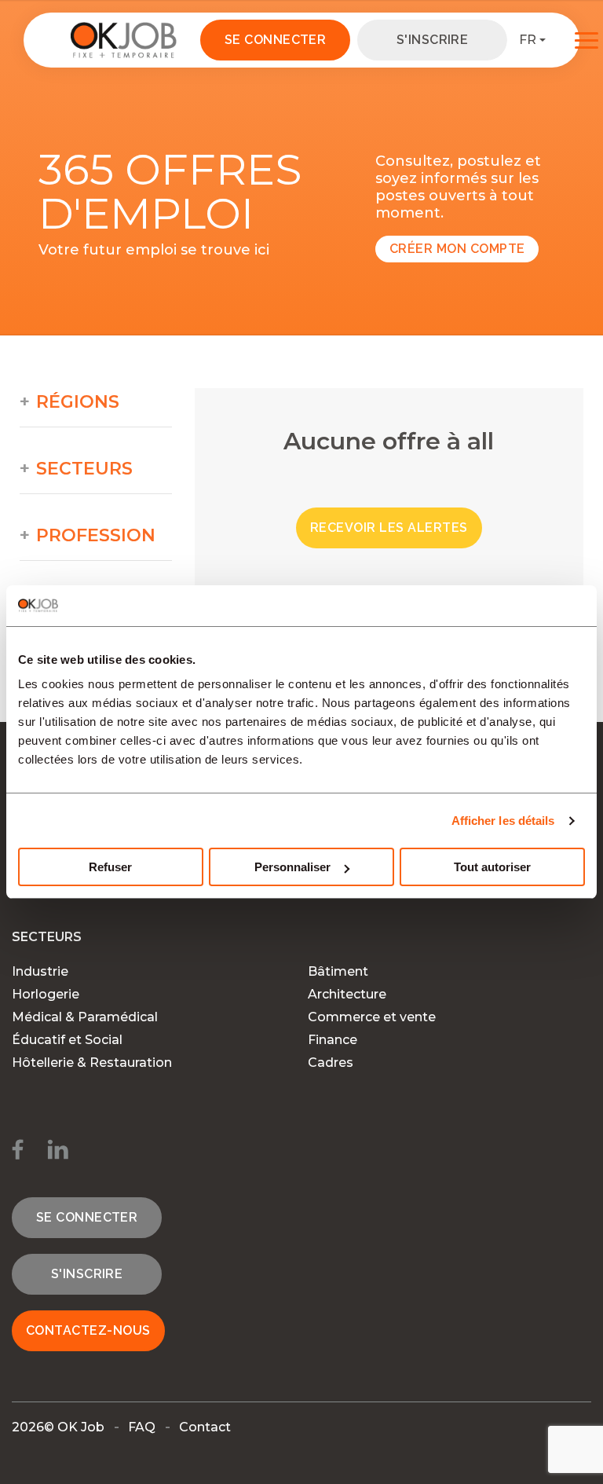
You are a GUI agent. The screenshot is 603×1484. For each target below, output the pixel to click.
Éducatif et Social (67, 1039)
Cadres (330, 1062)
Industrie (40, 971)
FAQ (141, 1427)
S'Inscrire (433, 39)
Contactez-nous (88, 1330)
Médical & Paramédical (85, 1016)
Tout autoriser (492, 867)
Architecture (347, 994)
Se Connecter (276, 39)
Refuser (110, 867)
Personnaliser (292, 867)
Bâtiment (338, 971)
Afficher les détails (503, 820)
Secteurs (84, 469)
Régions (77, 402)
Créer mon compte (457, 248)
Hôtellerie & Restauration (92, 1062)
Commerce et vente (372, 1016)
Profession (95, 535)
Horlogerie (45, 994)
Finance (332, 1039)
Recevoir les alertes (389, 527)
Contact (205, 1427)
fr (527, 39)
